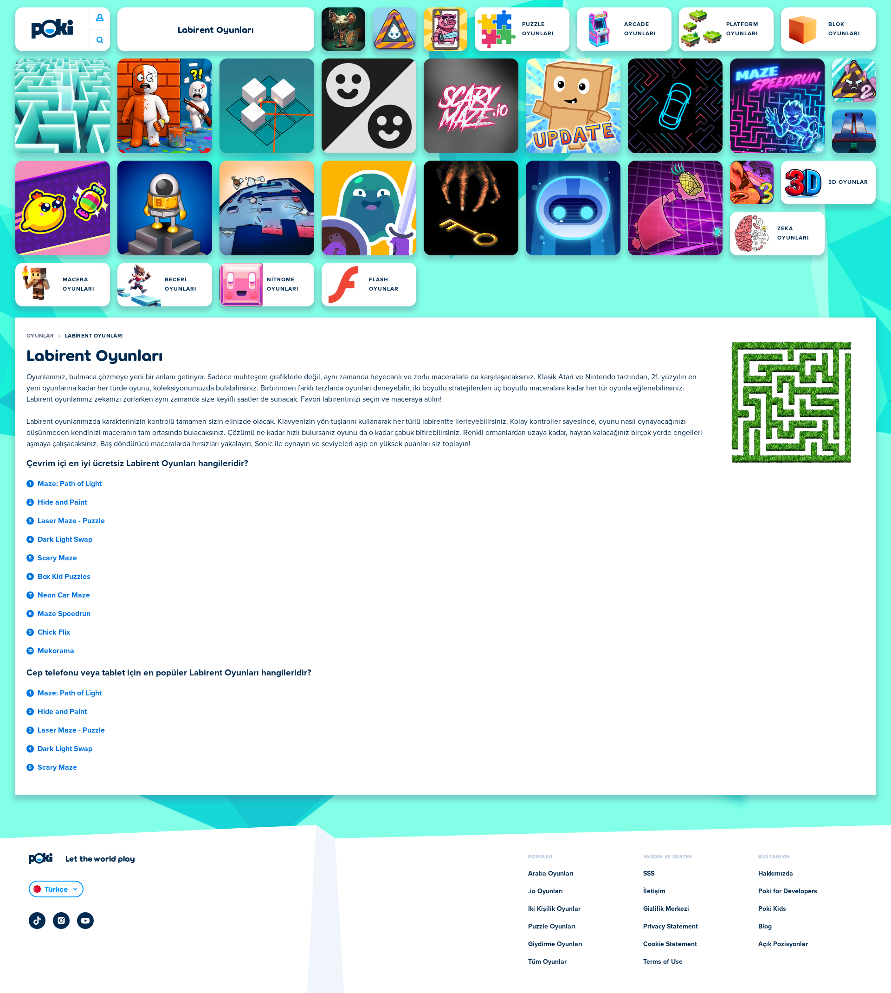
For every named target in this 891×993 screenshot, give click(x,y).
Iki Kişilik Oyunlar (554, 909)
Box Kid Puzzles (64, 576)
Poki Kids (772, 909)
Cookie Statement (670, 944)
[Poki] (52, 29)
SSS (648, 873)
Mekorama (56, 651)
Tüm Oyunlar (547, 962)
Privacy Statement (670, 926)
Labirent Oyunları (94, 336)
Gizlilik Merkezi (666, 909)
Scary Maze (57, 558)
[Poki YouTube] (85, 920)
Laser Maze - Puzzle (71, 521)
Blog (765, 926)
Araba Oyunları (551, 873)
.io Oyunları (545, 891)
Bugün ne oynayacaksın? (100, 40)
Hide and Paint (62, 502)
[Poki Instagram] (61, 920)
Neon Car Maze (64, 595)
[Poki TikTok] (37, 920)
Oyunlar (40, 336)
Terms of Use (663, 962)
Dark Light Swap (65, 539)
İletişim (654, 891)
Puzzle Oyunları (551, 926)
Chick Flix (54, 632)
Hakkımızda (775, 873)
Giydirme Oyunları (555, 944)
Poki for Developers (787, 891)
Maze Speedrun (64, 613)
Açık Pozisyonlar (783, 944)
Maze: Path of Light (70, 483)
